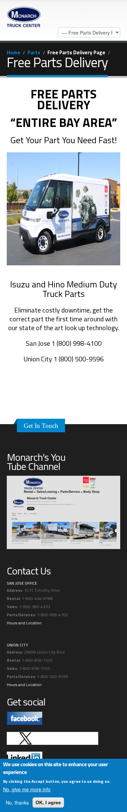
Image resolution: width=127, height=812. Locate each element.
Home (13, 52)
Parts (33, 52)
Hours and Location (24, 623)
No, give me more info (26, 789)
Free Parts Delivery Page (76, 52)
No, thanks (17, 802)
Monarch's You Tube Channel (36, 461)
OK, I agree (48, 802)
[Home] (24, 15)
